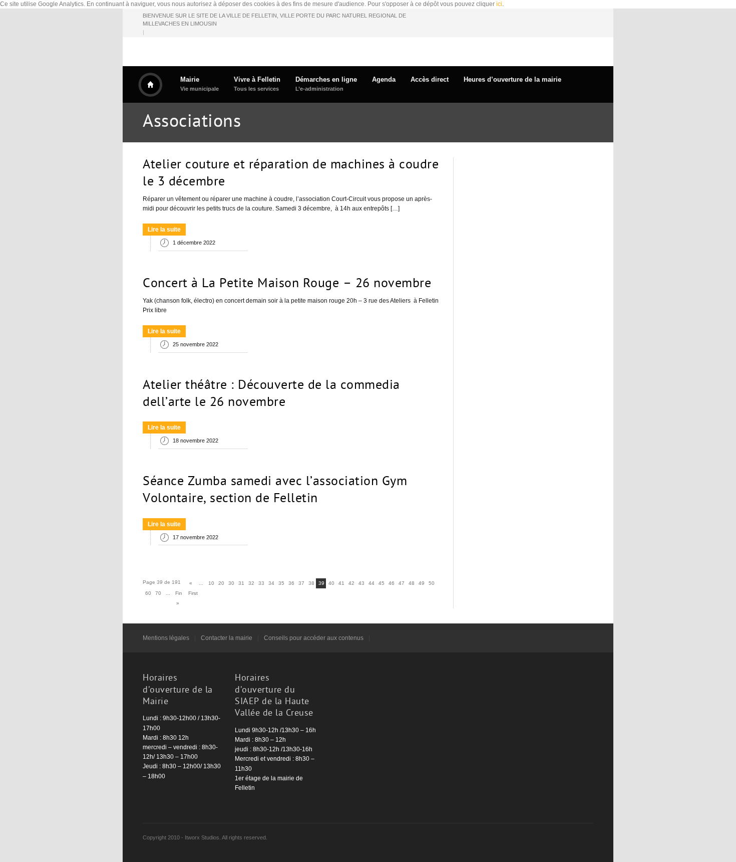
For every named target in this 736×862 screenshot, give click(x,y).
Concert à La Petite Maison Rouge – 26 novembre (287, 284)
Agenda (384, 79)
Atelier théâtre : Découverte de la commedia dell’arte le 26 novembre (271, 394)
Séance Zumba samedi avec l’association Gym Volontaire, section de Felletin (275, 491)
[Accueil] (150, 84)
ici (499, 4)
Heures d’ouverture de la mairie (512, 79)
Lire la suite (164, 229)
